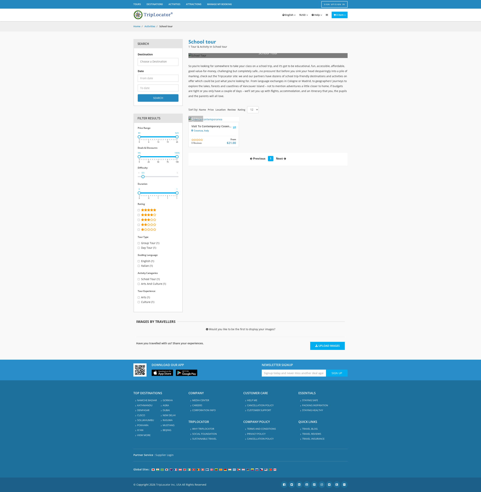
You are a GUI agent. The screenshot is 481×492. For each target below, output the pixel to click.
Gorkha (168, 400)
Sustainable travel (204, 438)
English (288, 15)
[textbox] (159, 61)
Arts (145, 297)
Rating (241, 109)
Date (141, 71)
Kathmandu (144, 405)
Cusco (141, 415)
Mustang (168, 425)
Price (211, 109)
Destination (145, 54)
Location (221, 109)
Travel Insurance (313, 438)
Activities (174, 4)
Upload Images (329, 345)
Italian (147, 265)
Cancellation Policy (260, 405)
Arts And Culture (153, 284)
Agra (166, 405)
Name (202, 109)
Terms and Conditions (261, 428)
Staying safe (310, 400)
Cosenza (198, 130)
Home (136, 26)
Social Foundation (204, 433)
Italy (206, 130)
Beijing (167, 430)
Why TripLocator (203, 428)
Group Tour (150, 243)
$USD (302, 15)
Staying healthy (312, 410)
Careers (197, 405)
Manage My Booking (219, 4)
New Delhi (169, 415)
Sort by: (193, 109)
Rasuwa (167, 420)
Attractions (193, 4)
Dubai (166, 410)
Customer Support (259, 410)
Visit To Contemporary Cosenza (211, 126)
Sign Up (337, 373)
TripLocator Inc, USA (168, 484)
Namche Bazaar (147, 400)
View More (144, 435)
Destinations (155, 4)
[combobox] (158, 62)
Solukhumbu (145, 420)
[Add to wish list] (192, 120)
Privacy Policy (256, 433)
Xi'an (140, 430)
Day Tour (148, 247)
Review (232, 109)
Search (158, 98)
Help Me (252, 400)
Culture (147, 302)
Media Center (200, 400)
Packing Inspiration (315, 405)
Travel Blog (310, 428)
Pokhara (142, 425)
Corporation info (204, 410)
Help (317, 15)
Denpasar (143, 410)
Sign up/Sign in (334, 4)
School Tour (150, 279)
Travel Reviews (311, 433)
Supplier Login (164, 455)
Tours (137, 4)
